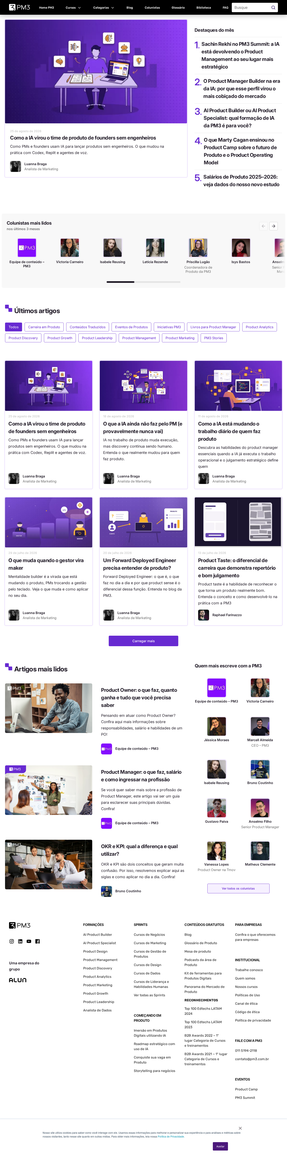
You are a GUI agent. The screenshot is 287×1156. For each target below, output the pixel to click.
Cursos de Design (147, 965)
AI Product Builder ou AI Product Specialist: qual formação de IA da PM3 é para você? (240, 118)
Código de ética (247, 1012)
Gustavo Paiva (216, 821)
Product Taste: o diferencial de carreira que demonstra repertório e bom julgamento (237, 568)
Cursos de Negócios (149, 935)
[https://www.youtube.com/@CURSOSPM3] (29, 941)
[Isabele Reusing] (216, 769)
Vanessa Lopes (216, 864)
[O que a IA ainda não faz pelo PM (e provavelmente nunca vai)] (143, 386)
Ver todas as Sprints (149, 995)
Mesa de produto (197, 951)
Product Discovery (23, 338)
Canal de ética (246, 1004)
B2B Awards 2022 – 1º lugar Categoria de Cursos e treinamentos (204, 1040)
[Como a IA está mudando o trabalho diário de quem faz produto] (238, 386)
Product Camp (246, 1089)
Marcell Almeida (260, 740)
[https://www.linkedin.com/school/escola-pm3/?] (20, 941)
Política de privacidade (253, 1020)
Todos (13, 327)
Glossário (178, 7)
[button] (74, 7)
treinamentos (194, 1064)
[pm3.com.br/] (19, 925)
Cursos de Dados (147, 973)
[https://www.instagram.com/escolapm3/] (11, 941)
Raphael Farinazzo (227, 615)
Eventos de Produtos (131, 327)
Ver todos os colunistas (238, 888)
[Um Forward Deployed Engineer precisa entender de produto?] (143, 522)
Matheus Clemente (260, 864)
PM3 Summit (245, 1098)
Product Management (139, 338)
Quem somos (245, 978)
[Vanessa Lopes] (216, 851)
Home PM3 (46, 7)
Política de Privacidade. (171, 1136)
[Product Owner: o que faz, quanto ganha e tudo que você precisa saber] (48, 708)
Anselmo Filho (260, 821)
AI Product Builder (97, 935)
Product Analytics (259, 327)
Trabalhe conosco (249, 970)
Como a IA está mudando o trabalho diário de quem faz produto (229, 431)
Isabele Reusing (216, 783)
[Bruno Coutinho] (106, 891)
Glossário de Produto (200, 943)
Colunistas (152, 7)
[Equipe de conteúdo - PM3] (106, 748)
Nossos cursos (246, 987)
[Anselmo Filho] (260, 808)
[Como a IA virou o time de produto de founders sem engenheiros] (96, 71)
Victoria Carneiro (260, 701)
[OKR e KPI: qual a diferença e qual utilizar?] (48, 864)
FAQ (225, 7)
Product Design (95, 951)
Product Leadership (97, 338)
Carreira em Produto (44, 327)
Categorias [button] (101, 7)
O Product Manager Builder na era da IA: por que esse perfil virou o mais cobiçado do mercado (241, 88)
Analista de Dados (97, 1010)
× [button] (240, 1127)
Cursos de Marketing (150, 943)
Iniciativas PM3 (169, 327)
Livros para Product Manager (213, 327)
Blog (129, 7)
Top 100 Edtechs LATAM (203, 1022)
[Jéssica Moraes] (216, 726)
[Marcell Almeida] (260, 726)
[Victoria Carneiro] (260, 688)
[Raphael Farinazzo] (203, 615)
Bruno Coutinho (260, 783)
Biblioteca (203, 7)
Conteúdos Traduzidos (87, 327)
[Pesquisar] (274, 7)
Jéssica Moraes (216, 740)
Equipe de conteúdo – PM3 (216, 701)
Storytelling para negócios (154, 1071)
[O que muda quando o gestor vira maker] (48, 522)
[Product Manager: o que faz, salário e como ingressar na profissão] (48, 790)
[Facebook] (37, 943)
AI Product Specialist (99, 943)
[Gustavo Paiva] (216, 808)
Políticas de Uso (247, 995)
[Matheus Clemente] (260, 851)
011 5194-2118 (246, 1051)
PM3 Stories (213, 338)
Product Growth (59, 338)
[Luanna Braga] (15, 166)
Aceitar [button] (220, 1146)
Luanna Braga (34, 476)
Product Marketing (180, 338)
